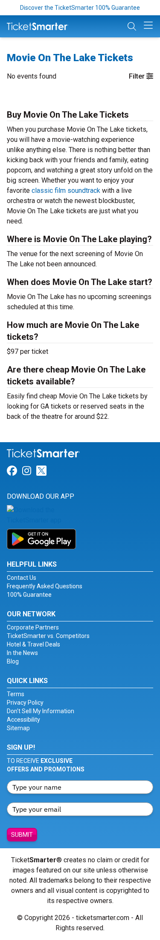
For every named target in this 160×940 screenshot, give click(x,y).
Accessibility (23, 719)
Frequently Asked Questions (44, 586)
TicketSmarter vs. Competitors (48, 635)
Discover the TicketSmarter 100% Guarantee (80, 7)
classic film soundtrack (66, 190)
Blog (13, 661)
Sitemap (18, 728)
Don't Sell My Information (40, 711)
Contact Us (21, 577)
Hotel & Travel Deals (33, 644)
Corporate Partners (33, 627)
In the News (22, 652)
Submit (22, 834)
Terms (15, 694)
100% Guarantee (29, 594)
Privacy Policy (25, 702)
